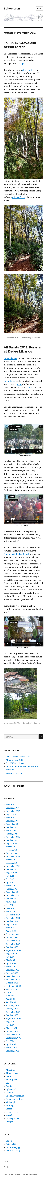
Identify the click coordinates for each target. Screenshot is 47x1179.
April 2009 (11, 963)
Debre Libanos (10, 358)
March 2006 (11, 1047)
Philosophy (11, 1102)
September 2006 (13, 1038)
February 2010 (12, 934)
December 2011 (12, 892)
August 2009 (11, 953)
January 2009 (12, 973)
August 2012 (11, 872)
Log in (9, 1141)
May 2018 (10, 804)
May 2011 (10, 908)
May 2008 (10, 999)
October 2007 (12, 1015)
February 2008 (12, 1005)
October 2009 (12, 947)
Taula (6, 1167)
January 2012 (11, 889)
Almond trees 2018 (14, 760)
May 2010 (10, 928)
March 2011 (11, 911)
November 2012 (13, 866)
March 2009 (11, 966)
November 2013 (13, 856)
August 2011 (11, 902)
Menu (39, 8)
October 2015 (11, 827)
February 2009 (12, 970)
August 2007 (11, 1022)
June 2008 (10, 996)
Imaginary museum (15, 1096)
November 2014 (13, 837)
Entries (11, 1144)
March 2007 (11, 1028)
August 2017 (11, 814)
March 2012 (11, 885)
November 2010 (13, 918)
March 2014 (11, 847)
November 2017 (13, 811)
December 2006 (13, 1034)
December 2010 (13, 915)
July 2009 (10, 957)
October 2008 (12, 983)
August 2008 (11, 989)
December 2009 (13, 941)
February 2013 (12, 863)
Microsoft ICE (18, 197)
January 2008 (12, 1009)
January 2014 (11, 853)
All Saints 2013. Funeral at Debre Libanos (23, 349)
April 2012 (10, 882)
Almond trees (12, 1073)
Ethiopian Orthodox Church (16, 554)
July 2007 (10, 1025)
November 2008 (13, 979)
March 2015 (11, 830)
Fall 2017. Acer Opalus (16, 763)
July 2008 (10, 992)
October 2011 (11, 898)
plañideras (10, 381)
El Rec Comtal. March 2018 (18, 757)
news (19, 384)
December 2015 (13, 824)
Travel (9, 1115)
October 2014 (12, 840)
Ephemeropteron (14, 773)
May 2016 (10, 817)
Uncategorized (12, 1118)
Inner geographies (14, 1099)
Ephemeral (11, 1089)
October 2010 (12, 921)
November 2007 (13, 1012)
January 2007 (12, 1031)
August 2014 (11, 843)
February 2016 (12, 821)
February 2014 (12, 850)
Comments (13, 1147)
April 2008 (11, 1002)
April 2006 (11, 1044)
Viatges (9, 1122)
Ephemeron (12, 8)
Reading (9, 1105)
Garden (9, 1092)
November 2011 (12, 895)
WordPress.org (13, 1150)
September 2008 (13, 986)
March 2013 (11, 860)
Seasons (37, 338)
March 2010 (11, 931)
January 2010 (12, 937)
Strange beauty (12, 1112)
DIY (7, 1083)
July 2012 (10, 876)
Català (6, 1161)
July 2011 (9, 905)
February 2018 (12, 808)
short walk (27, 70)
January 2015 (11, 834)
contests (30, 387)
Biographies (11, 1079)
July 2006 (10, 1041)
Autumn (25, 338)
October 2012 (12, 869)
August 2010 (11, 924)
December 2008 (13, 976)
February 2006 (12, 1051)
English (30, 338)
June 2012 (10, 879)
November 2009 (13, 944)
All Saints (24, 723)
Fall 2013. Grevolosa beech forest (20, 45)
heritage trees (23, 63)
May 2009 (10, 960)
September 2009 (13, 950)
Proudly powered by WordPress (26, 1175)
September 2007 (13, 1018)
